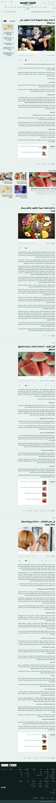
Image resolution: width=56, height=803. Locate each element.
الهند (25, 758)
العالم (41, 7)
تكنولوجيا (24, 7)
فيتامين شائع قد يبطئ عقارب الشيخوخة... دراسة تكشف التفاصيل (7, 33)
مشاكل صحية (29, 510)
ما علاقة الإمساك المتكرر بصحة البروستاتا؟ (7, 44)
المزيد (25, 9)
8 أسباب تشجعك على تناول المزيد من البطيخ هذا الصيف (30, 481)
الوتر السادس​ (27, 773)
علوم (21, 773)
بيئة (21, 775)
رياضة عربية (40, 785)
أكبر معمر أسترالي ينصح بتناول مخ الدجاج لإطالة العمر (31, 152)
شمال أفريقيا (52, 775)
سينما (28, 775)
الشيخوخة (43, 163)
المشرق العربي (52, 776)
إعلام (28, 776)
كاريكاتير (41, 773)
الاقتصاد (36, 7)
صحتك (53, 16)
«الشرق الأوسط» (49, 55)
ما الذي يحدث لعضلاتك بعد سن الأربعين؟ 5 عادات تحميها (7, 48)
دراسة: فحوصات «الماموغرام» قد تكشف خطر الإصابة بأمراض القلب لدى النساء (21, 196)
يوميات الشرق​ (20, 7)
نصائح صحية (42, 510)
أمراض (48, 335)
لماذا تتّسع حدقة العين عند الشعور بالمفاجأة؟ (33, 740)
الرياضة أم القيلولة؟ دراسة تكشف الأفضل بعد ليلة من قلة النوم (7, 54)
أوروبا (47, 773)
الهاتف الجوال (52, 617)
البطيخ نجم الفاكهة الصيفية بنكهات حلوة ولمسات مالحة (30, 487)
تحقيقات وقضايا (33, 785)
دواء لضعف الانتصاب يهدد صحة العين (34, 734)
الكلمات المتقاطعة (52, 792)
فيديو (9, 7)
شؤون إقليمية (53, 778)
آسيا (47, 775)
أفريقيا (47, 776)
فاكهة (53, 396)
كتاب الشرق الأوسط (39, 775)
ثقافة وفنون (32, 7)
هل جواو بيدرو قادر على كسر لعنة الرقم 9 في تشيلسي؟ (40, 11)
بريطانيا (38, 163)
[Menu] (54, 8)
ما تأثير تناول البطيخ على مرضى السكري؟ (33, 499)
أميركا (44, 335)
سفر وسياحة (46, 785)
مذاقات (47, 783)
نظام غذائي (36, 510)
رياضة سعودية (40, 783)
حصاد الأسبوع (33, 783)
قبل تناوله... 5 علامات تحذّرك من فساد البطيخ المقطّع (43, 188)
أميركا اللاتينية (46, 778)
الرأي (38, 7)
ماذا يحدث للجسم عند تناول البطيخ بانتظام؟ (33, 493)
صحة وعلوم (27, 7)
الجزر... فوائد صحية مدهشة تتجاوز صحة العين (32, 746)
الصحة (48, 163)
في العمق (12, 7)
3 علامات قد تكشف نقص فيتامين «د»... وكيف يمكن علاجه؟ (7, 39)
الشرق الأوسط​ (45, 7)
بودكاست (6, 7)
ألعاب (27, 9)
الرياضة (15, 7)
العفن (49, 405)
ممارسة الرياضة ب (28, 572)
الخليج (53, 773)
